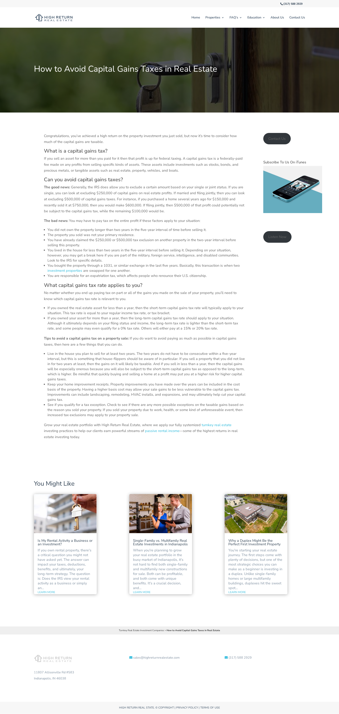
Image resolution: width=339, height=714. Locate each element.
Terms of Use (210, 707)
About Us (277, 18)
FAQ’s (234, 18)
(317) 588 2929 (293, 4)
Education (254, 18)
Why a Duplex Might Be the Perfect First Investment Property (254, 542)
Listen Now (277, 236)
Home (195, 18)
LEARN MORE (46, 592)
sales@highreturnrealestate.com (156, 657)
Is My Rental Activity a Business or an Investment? (65, 542)
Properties (212, 18)
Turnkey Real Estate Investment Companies (141, 630)
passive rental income (162, 430)
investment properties (64, 270)
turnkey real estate (216, 425)
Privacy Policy (187, 707)
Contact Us (297, 18)
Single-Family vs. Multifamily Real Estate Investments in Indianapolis (160, 542)
